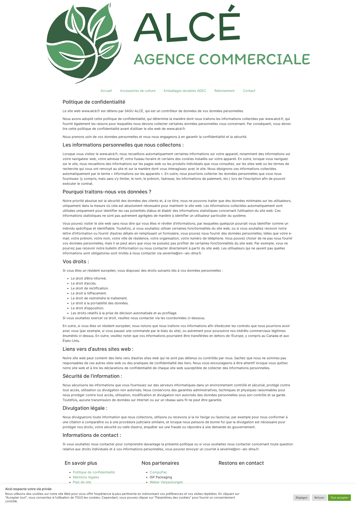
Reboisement (224, 91)
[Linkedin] (224, 475)
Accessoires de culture (138, 91)
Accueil (106, 91)
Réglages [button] (301, 497)
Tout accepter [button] (339, 497)
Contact (249, 91)
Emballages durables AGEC (185, 91)
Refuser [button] (319, 497)
